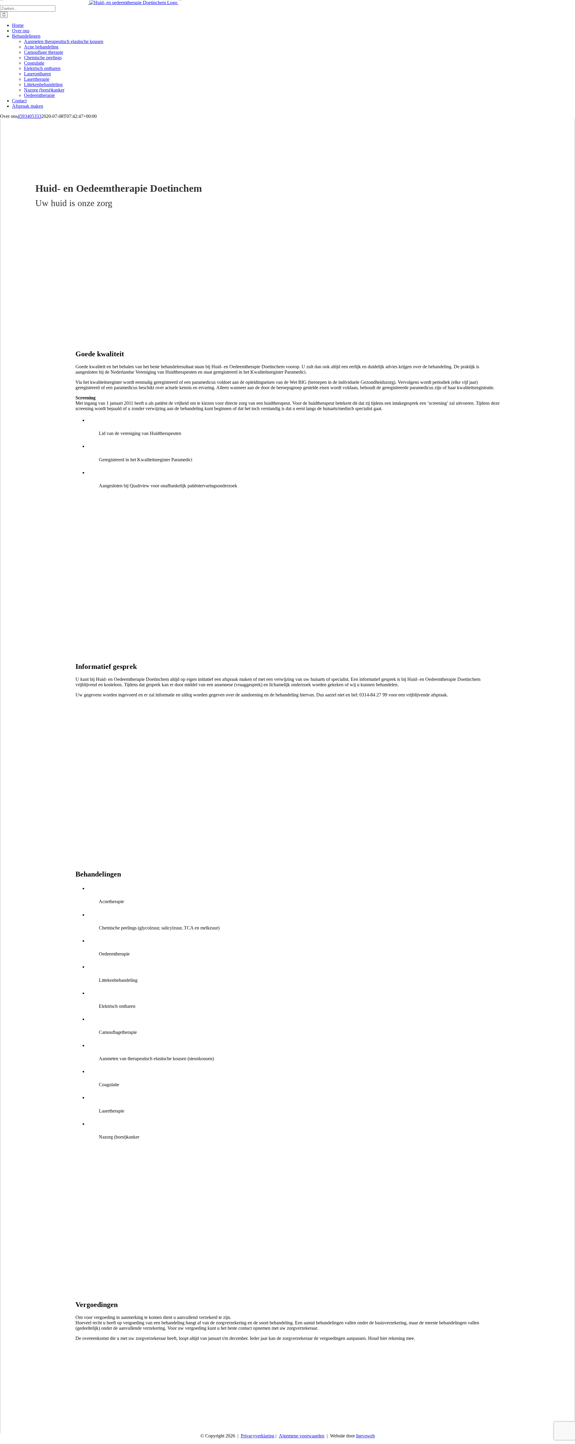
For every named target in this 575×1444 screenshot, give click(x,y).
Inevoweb (365, 1435)
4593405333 (29, 116)
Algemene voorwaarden (301, 1435)
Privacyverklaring (257, 1435)
